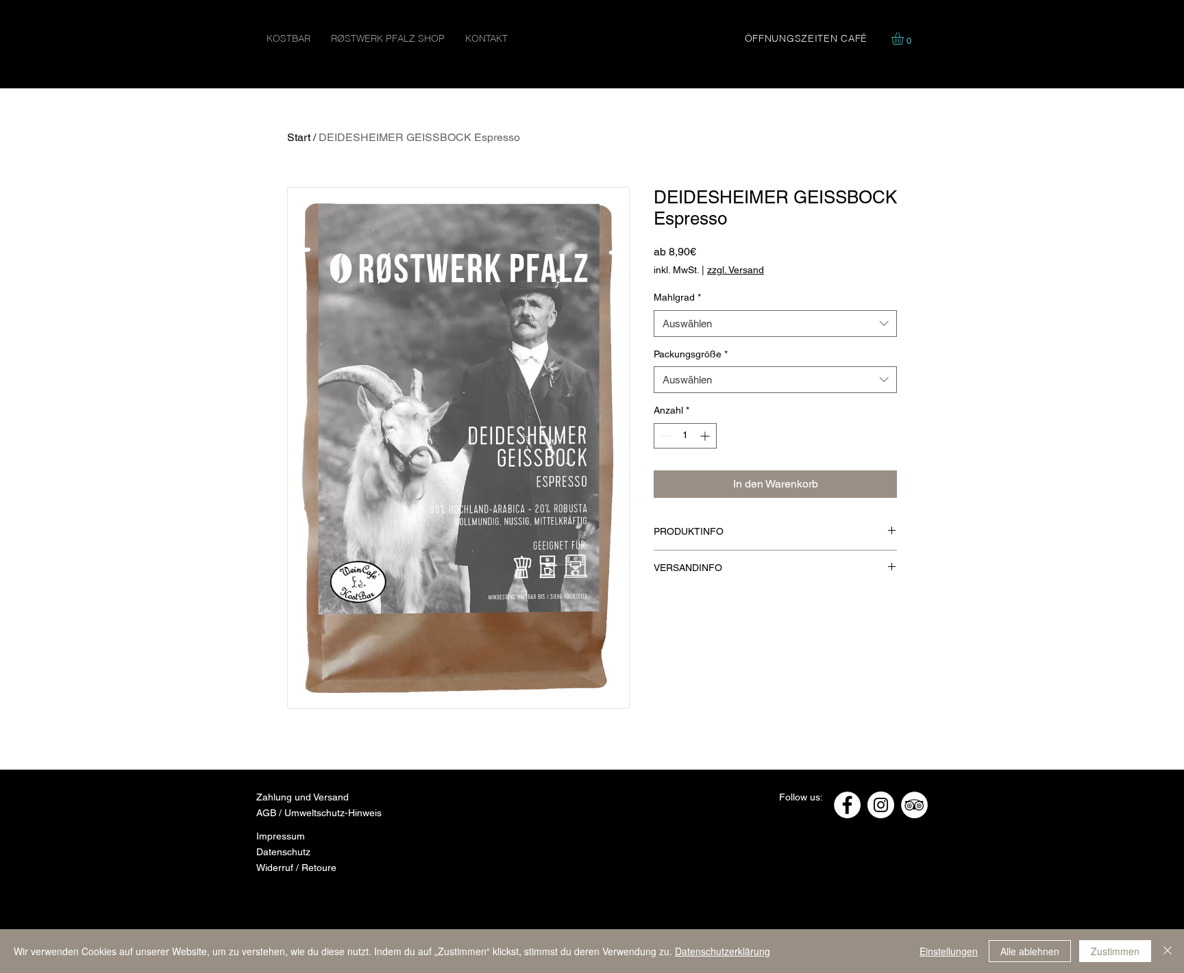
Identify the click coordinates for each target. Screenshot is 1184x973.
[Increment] (706, 436)
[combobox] (775, 323)
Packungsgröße (691, 354)
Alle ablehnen (1029, 951)
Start (298, 137)
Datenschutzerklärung (722, 951)
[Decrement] (664, 436)
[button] (904, 38)
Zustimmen (1115, 951)
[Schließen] (1167, 951)
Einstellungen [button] (949, 951)
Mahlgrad (677, 297)
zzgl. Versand (735, 269)
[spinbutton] (685, 436)
